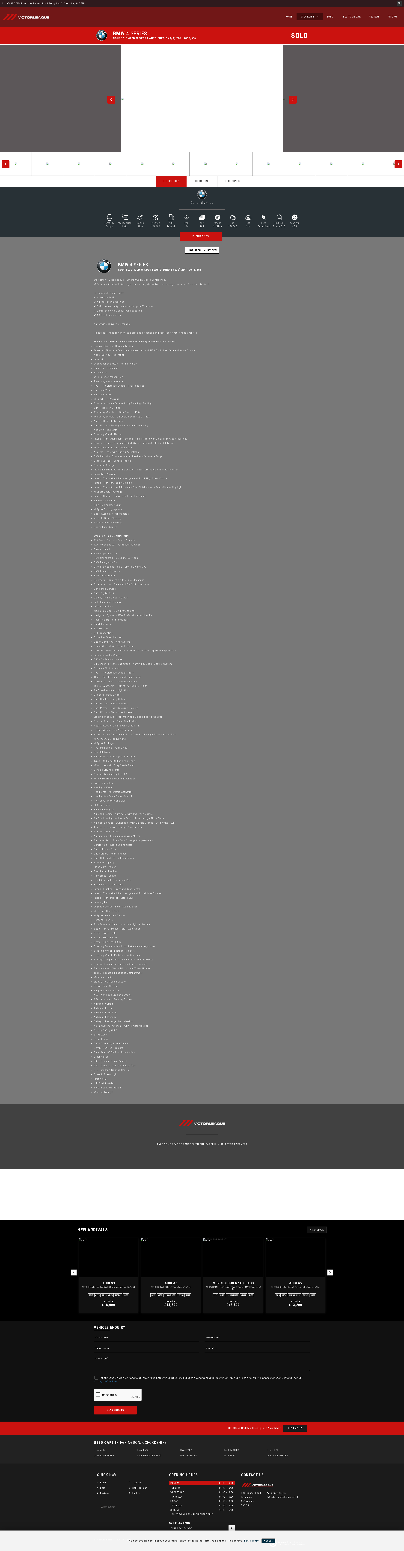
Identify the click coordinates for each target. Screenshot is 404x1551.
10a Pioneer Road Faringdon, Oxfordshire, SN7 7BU (56, 3)
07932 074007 (14, 3)
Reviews (374, 16)
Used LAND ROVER (104, 1455)
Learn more (251, 1540)
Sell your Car (351, 16)
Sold (330, 16)
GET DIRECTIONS (180, 1522)
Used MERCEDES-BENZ (149, 1455)
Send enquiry (115, 1409)
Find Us (393, 16)
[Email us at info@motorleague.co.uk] (399, 3)
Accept (268, 1540)
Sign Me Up (295, 1428)
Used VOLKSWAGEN (277, 1455)
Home (289, 16)
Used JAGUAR (231, 1450)
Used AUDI (100, 1450)
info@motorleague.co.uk (284, 1497)
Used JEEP (273, 1450)
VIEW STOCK (317, 1230)
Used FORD (186, 1450)
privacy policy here (106, 1381)
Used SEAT (230, 1455)
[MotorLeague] (26, 17)
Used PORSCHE (188, 1455)
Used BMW (143, 1450)
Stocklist (307, 16)
